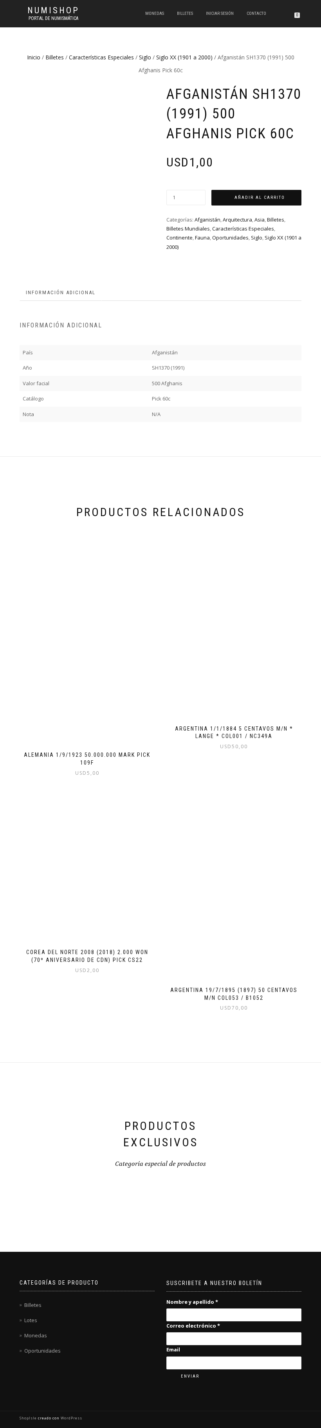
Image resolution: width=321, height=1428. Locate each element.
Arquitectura (237, 219)
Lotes (30, 1320)
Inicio (33, 57)
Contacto (256, 13)
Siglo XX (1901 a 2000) (184, 57)
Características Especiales (101, 57)
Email (173, 1349)
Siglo (145, 57)
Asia (259, 219)
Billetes (185, 13)
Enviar (190, 1376)
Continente (179, 237)
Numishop (53, 10)
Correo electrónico (193, 1325)
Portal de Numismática (53, 18)
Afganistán (207, 219)
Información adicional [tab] (61, 292)
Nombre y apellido (192, 1301)
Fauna (202, 237)
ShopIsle (29, 1418)
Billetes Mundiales (188, 228)
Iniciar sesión (220, 13)
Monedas (154, 13)
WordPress (71, 1418)
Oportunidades (230, 237)
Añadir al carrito (259, 197)
